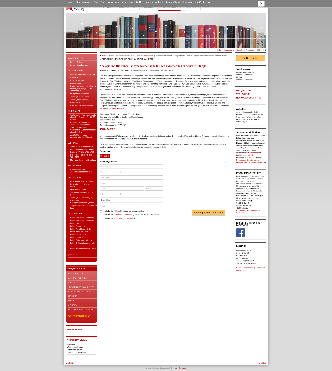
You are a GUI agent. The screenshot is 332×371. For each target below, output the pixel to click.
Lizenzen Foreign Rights (81, 287)
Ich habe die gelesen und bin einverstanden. (123, 211)
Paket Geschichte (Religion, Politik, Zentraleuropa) (82, 230)
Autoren (72, 305)
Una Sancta (75, 102)
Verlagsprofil (75, 274)
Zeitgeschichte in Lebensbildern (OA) (83, 207)
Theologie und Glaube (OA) (81, 197)
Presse (71, 283)
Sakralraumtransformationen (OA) (82, 193)
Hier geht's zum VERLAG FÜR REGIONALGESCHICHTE (248, 94)
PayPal (105, 156)
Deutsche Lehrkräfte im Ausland (80, 185)
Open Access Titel (78, 189)
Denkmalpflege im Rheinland (82, 181)
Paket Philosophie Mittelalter (82, 240)
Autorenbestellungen (80, 292)
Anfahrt (72, 301)
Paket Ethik (75, 223)
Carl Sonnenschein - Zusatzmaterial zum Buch (81, 170)
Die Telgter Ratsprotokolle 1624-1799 (81, 156)
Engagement (75, 83)
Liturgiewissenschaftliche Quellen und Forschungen (134, 56)
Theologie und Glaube (79, 97)
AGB (219, 50)
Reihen (111, 56)
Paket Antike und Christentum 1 (83, 217)
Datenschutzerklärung (76, 352)
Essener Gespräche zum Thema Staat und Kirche (80, 123)
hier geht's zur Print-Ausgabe (112, 108)
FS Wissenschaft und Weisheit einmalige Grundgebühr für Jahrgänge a (83, 88)
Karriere (72, 296)
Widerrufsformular (74, 350)
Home (104, 56)
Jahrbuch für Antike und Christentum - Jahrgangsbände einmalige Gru (83, 129)
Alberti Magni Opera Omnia (81, 147)
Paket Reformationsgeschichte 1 (83, 244)
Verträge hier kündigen (81, 310)
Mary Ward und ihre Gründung (83, 160)
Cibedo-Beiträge (77, 80)
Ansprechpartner (77, 278)
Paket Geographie (77, 226)
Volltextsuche (250, 58)
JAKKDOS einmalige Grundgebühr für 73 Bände (81, 136)
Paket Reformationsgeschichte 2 (83, 249)
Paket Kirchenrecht (78, 234)
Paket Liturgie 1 (76, 237)
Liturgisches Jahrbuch (79, 94)
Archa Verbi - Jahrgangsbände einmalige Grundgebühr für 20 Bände (83, 117)
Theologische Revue (78, 99)
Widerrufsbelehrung (75, 347)
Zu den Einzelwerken (79, 65)
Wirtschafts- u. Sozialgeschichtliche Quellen (82, 201)
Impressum (229, 50)
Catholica (74, 77)
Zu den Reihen (76, 62)
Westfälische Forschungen (81, 105)
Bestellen (73, 255)
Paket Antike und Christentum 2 (83, 220)
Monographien (76, 58)
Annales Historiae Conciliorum (82, 74)
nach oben (261, 363)
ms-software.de (180, 368)
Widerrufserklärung (122, 218)
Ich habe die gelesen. (120, 218)
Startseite (71, 344)
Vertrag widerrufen (79, 316)
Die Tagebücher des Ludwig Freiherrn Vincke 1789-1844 (82, 151)
